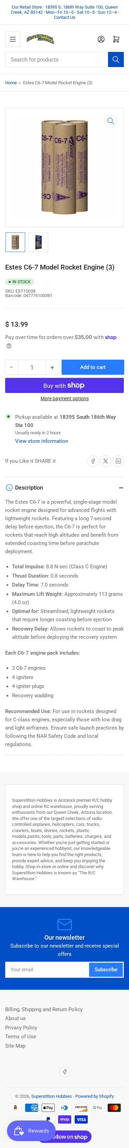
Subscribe (106, 969)
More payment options (65, 398)
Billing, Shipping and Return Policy (44, 1009)
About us (15, 1018)
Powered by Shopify (94, 1096)
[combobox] (64, 59)
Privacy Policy (21, 1028)
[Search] (115, 59)
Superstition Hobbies (51, 1096)
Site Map (15, 1046)
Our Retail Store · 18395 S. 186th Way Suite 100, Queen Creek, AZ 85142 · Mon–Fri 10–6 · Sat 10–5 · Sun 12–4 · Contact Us (65, 12)
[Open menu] (12, 39)
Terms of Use (20, 1037)
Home (11, 82)
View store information (41, 441)
